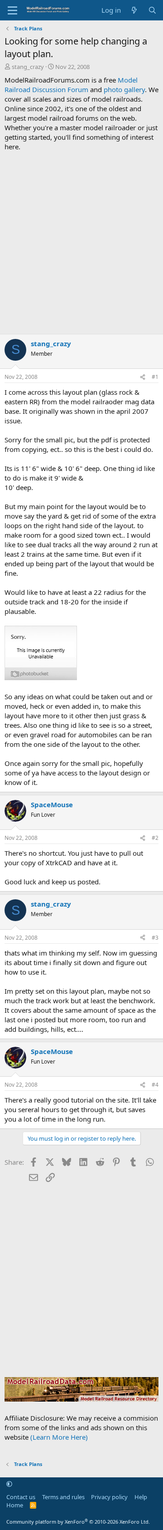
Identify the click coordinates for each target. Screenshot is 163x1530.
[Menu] (12, 10)
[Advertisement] (81, 242)
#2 (155, 838)
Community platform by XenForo (78, 1521)
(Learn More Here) (59, 1437)
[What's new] (134, 10)
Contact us (20, 1497)
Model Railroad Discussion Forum (71, 84)
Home (14, 1505)
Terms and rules (63, 1497)
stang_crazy (28, 67)
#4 (155, 1085)
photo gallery (124, 89)
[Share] (143, 377)
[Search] (152, 10)
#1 (155, 377)
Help (140, 1497)
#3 (155, 938)
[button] (9, 1484)
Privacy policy (109, 1497)
